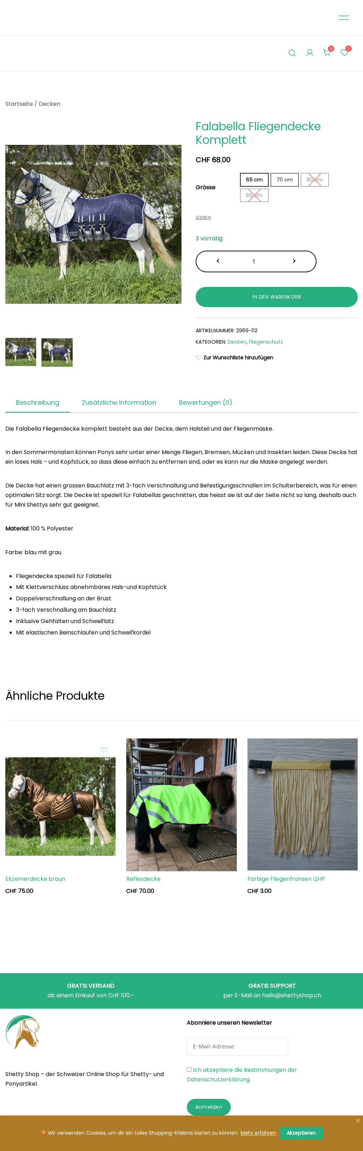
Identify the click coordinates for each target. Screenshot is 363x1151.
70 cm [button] (285, 179)
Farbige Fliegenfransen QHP (286, 879)
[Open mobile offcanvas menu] (344, 17)
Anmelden (208, 1107)
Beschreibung (37, 402)
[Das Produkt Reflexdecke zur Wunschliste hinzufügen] (225, 750)
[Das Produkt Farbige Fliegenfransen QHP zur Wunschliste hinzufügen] (346, 750)
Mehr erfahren (258, 1132)
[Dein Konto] (310, 53)
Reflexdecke (143, 879)
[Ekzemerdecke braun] (60, 804)
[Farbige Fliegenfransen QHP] (302, 804)
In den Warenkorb (276, 296)
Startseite (19, 104)
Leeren (203, 217)
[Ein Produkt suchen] (292, 53)
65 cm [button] (254, 179)
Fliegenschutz (266, 341)
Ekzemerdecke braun (35, 879)
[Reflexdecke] (181, 804)
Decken (49, 104)
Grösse (206, 187)
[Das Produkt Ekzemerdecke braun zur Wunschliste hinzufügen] (104, 750)
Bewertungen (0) (206, 402)
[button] (219, 261)
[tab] (37, 403)
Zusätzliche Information (119, 402)
